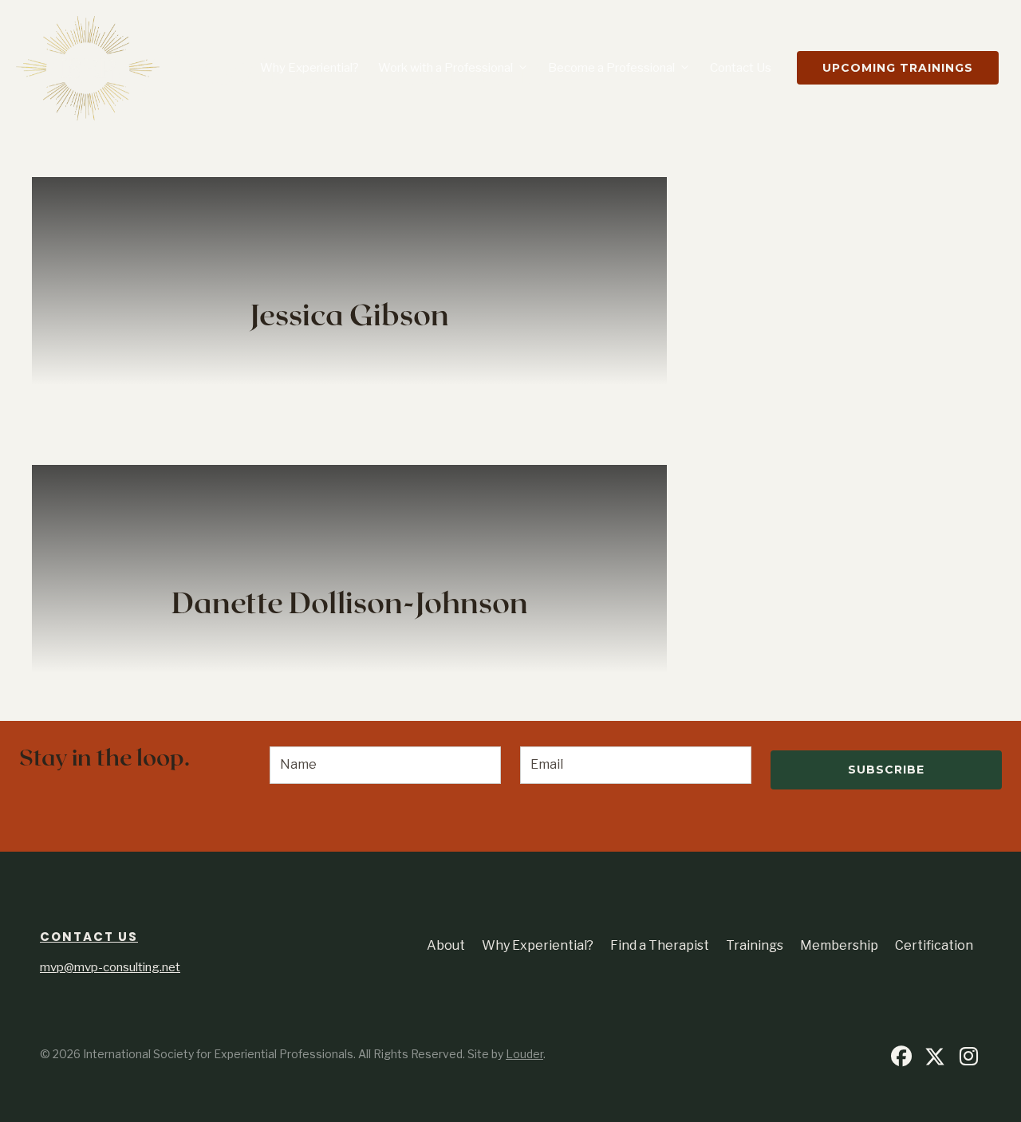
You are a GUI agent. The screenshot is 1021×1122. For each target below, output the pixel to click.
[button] (901, 1056)
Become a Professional (611, 68)
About (446, 945)
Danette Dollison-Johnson (349, 604)
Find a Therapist (659, 945)
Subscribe (886, 769)
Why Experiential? (309, 68)
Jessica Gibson (349, 316)
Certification (934, 945)
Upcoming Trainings (897, 68)
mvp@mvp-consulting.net (110, 967)
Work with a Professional (445, 68)
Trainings (754, 945)
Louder (524, 1054)
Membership (839, 945)
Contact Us (740, 68)
